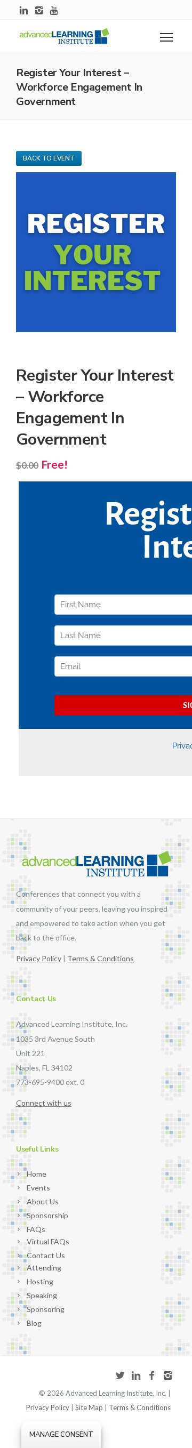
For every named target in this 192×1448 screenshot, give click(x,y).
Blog (34, 1323)
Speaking (42, 1295)
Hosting (40, 1281)
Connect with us (43, 1102)
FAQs (36, 1229)
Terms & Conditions (140, 1407)
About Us (43, 1201)
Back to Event (49, 158)
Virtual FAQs (48, 1241)
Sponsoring (46, 1309)
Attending (44, 1267)
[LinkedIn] (23, 11)
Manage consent (61, 1434)
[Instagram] (39, 11)
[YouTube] (54, 11)
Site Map (89, 1407)
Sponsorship (47, 1215)
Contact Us (46, 1255)
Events (38, 1187)
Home (36, 1173)
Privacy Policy (38, 958)
